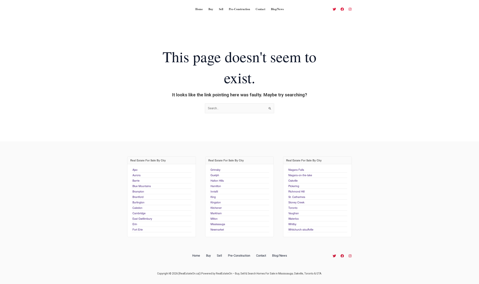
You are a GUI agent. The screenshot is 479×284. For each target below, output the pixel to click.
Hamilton (215, 186)
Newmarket (217, 229)
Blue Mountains (141, 186)
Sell (221, 9)
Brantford (138, 197)
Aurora (136, 175)
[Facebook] (342, 9)
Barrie (136, 180)
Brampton (138, 191)
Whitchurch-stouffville (300, 229)
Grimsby (215, 170)
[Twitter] (334, 9)
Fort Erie (137, 229)
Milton (214, 218)
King (213, 197)
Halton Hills (217, 180)
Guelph (214, 175)
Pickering (293, 186)
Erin (134, 224)
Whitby (292, 224)
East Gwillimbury (142, 218)
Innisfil (214, 191)
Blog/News (277, 9)
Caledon (137, 208)
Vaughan (293, 213)
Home (199, 9)
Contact (260, 9)
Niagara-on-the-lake (300, 175)
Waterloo (293, 218)
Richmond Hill (296, 191)
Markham (216, 213)
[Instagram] (350, 9)
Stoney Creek (296, 202)
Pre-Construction (239, 9)
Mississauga (217, 224)
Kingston (215, 202)
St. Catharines (296, 197)
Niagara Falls (296, 170)
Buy (210, 9)
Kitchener (216, 208)
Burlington (138, 202)
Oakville (293, 180)
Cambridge (139, 213)
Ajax (135, 170)
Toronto (293, 208)
